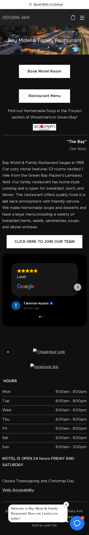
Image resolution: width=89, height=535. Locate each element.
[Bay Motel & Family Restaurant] (44, 366)
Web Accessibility (18, 489)
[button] (11, 287)
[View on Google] (25, 286)
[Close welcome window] (66, 504)
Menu (82, 17)
